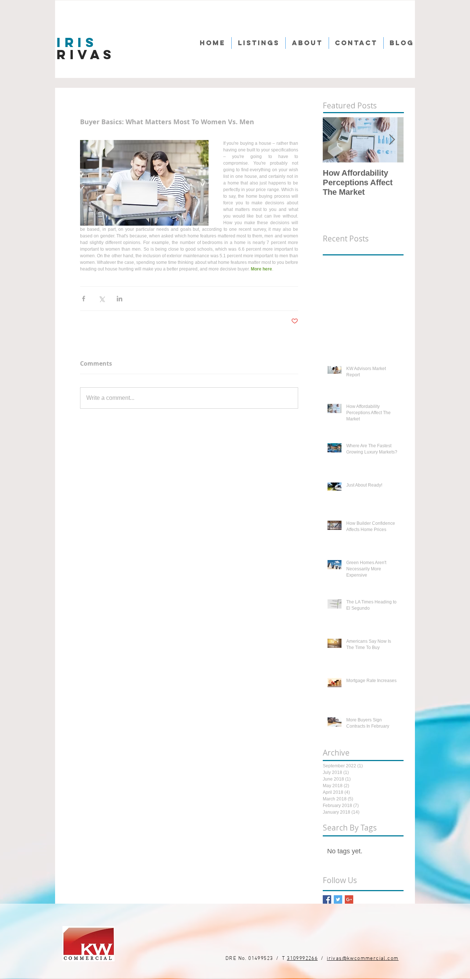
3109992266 (302, 958)
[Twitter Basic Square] (338, 899)
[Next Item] (391, 140)
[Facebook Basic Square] (327, 899)
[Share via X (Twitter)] (101, 298)
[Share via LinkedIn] (119, 298)
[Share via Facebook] (83, 298)
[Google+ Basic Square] (349, 899)
